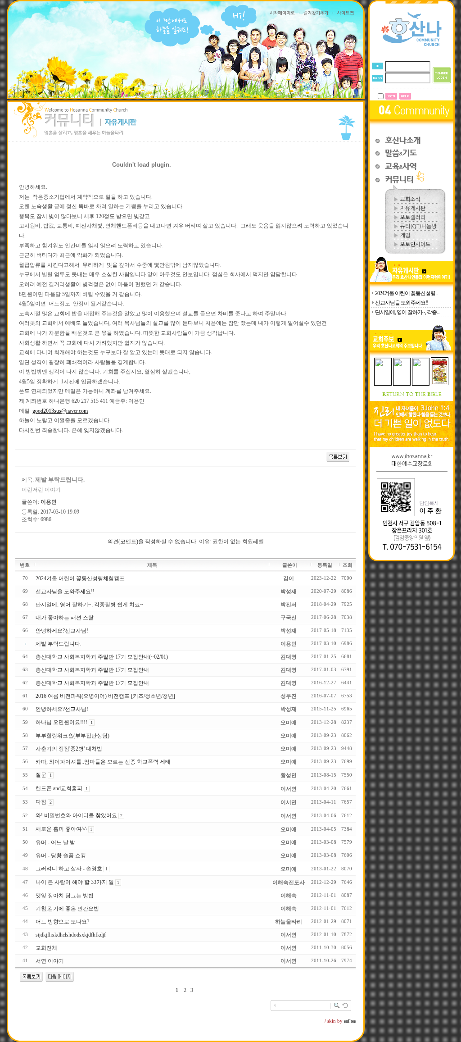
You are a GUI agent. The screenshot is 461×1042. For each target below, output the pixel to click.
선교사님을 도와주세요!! (401, 303)
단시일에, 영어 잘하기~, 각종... (407, 312)
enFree (350, 1021)
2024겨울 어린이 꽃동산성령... (406, 293)
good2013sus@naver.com (60, 411)
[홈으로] (411, 45)
